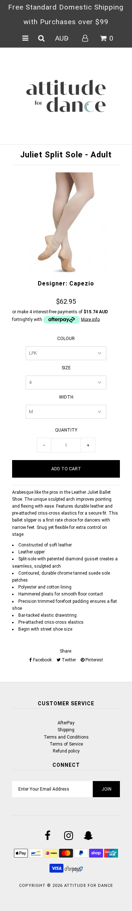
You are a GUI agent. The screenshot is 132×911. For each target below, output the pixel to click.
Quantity (66, 430)
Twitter (68, 659)
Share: (66, 651)
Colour (66, 338)
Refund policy (66, 751)
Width (66, 397)
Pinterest (93, 659)
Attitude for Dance (88, 885)
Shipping (66, 729)
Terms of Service (66, 744)
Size (66, 367)
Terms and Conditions (66, 737)
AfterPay (66, 722)
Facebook (42, 659)
